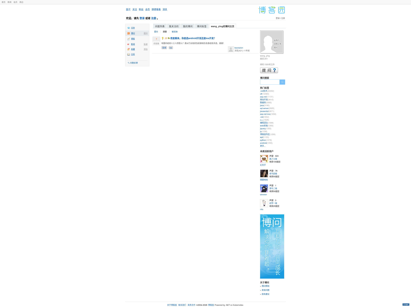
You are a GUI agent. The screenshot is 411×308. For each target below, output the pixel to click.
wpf (264, 137)
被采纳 (175, 31)
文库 (133, 54)
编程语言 (267, 122)
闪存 (133, 27)
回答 (165, 31)
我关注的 (174, 26)
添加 (146, 49)
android (266, 142)
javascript (267, 111)
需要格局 (264, 179)
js (263, 131)
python (266, 140)
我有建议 (265, 294)
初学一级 (273, 203)
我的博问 (188, 26)
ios (171, 47)
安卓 (164, 47)
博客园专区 (267, 134)
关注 (134, 9)
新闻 (9, 2)
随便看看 (156, 9)
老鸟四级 (273, 173)
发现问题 (265, 290)
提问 (146, 33)
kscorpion (239, 47)
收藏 (133, 49)
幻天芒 (263, 164)
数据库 (266, 102)
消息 (165, 9)
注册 (153, 18)
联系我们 (182, 305)
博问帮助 (265, 286)
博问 (133, 33)
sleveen (263, 194)
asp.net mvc (268, 114)
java (265, 105)
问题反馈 (134, 62)
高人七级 (273, 158)
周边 (21, 2)
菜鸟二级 (273, 188)
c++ (264, 119)
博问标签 (202, 26)
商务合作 (191, 305)
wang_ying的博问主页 (222, 26)
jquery (265, 128)
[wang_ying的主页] (272, 42)
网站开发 (267, 99)
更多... (262, 145)
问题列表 (160, 26)
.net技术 (267, 90)
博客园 (211, 305)
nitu (261, 209)
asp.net (266, 96)
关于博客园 (172, 305)
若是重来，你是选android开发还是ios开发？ (193, 38)
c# (264, 93)
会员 (15, 2)
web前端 (266, 125)
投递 (146, 44)
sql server (267, 108)
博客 (133, 38)
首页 (3, 2)
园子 (128, 9)
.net (264, 116)
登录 (142, 18)
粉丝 (141, 9)
